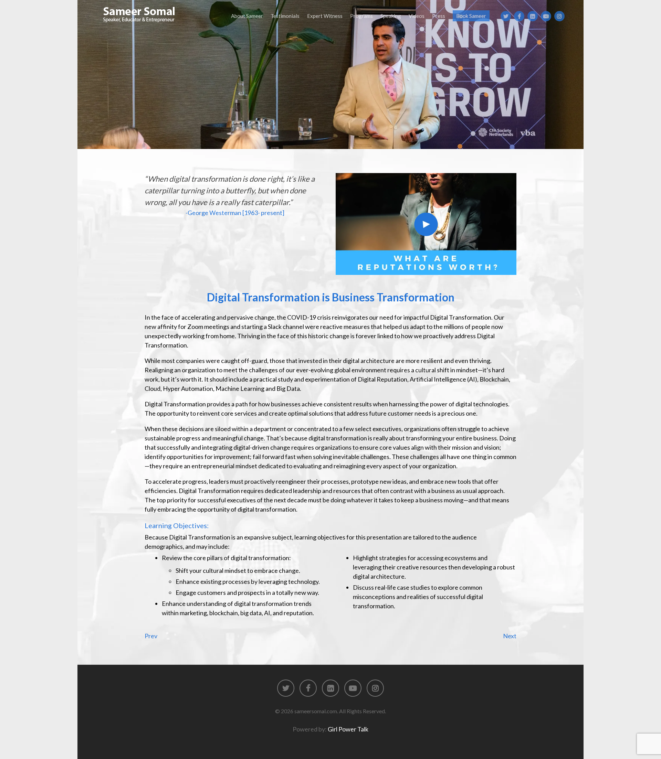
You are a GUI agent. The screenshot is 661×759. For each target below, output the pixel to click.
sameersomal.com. (316, 711)
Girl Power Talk (348, 729)
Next (509, 636)
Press (438, 16)
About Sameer (247, 16)
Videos (416, 16)
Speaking (390, 16)
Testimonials (285, 16)
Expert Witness (325, 16)
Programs (361, 16)
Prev (151, 636)
